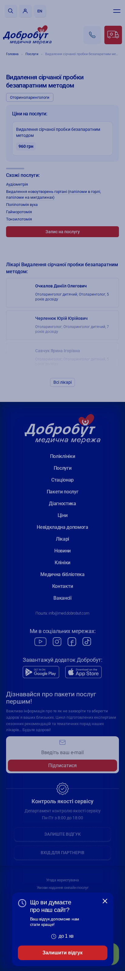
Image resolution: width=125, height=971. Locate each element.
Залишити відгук (62, 952)
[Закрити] (105, 901)
